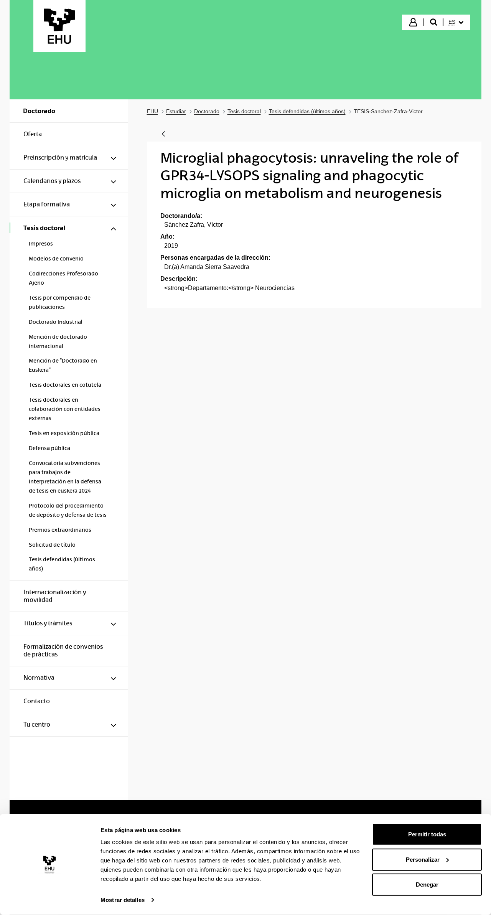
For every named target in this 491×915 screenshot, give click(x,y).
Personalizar (423, 859)
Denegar (427, 884)
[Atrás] (163, 134)
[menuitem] (455, 22)
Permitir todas (427, 834)
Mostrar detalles (123, 900)
